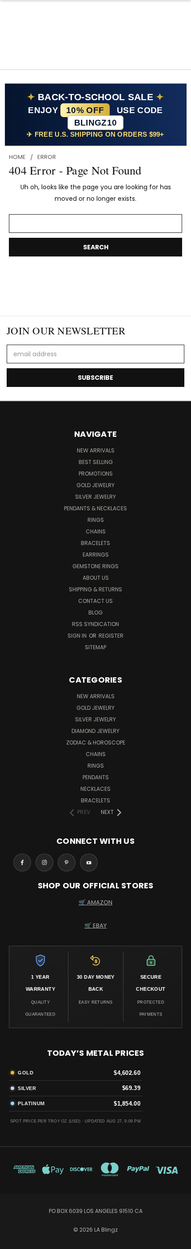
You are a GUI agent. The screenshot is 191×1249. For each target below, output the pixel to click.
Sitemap (95, 647)
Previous (14, 1240)
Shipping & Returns (95, 589)
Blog (95, 612)
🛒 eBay (95, 925)
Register (111, 635)
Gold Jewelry (95, 485)
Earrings (96, 554)
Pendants (96, 777)
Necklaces (95, 789)
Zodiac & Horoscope (95, 742)
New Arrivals (96, 450)
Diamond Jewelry (95, 731)
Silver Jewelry (95, 496)
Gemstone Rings (95, 566)
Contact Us (95, 601)
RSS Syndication (95, 624)
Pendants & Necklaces (95, 508)
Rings (96, 520)
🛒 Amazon (95, 902)
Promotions (96, 473)
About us (96, 578)
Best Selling (96, 462)
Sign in (78, 635)
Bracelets (95, 543)
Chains (96, 531)
